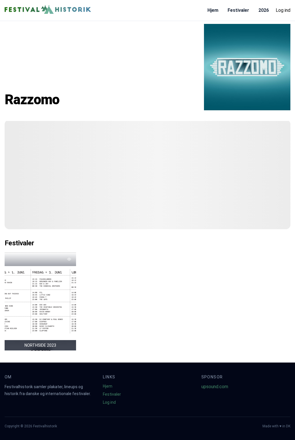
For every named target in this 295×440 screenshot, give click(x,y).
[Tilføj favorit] (69, 259)
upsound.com (214, 386)
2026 (263, 10)
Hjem (212, 10)
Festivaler (238, 10)
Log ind (283, 10)
